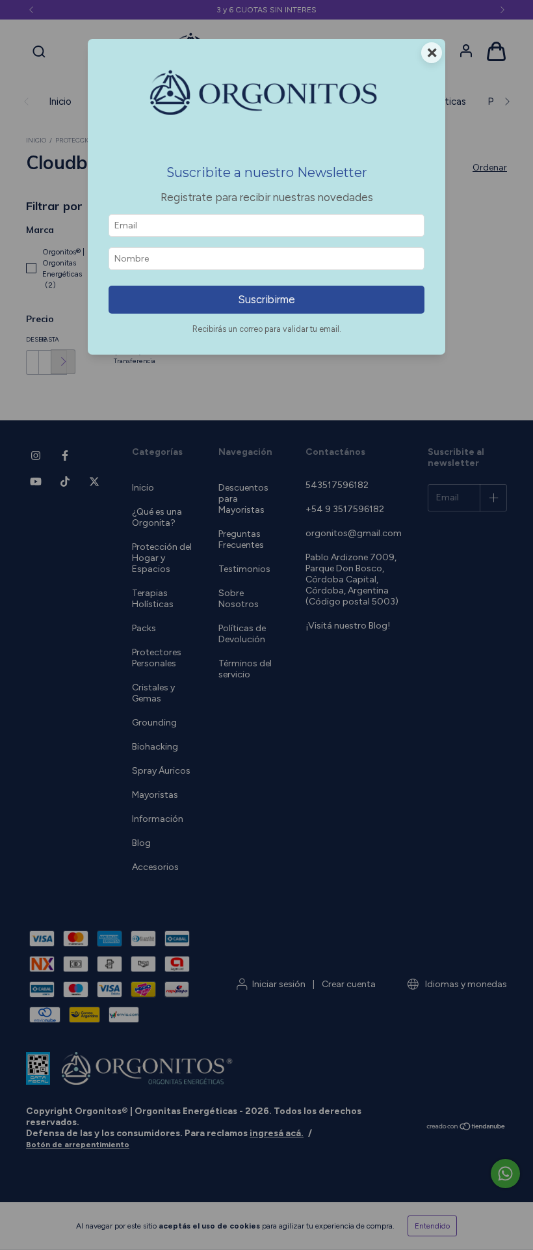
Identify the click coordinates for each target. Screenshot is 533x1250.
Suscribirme (266, 299)
